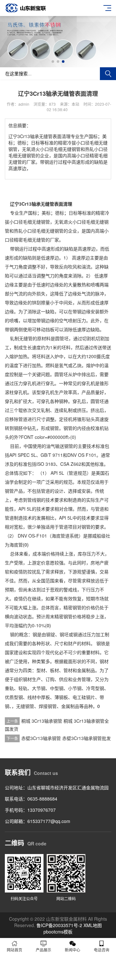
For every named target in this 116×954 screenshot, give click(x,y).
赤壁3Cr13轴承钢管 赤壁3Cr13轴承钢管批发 (66, 738)
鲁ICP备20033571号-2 (59, 925)
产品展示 (43, 949)
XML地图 (92, 925)
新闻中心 (72, 949)
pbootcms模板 (58, 931)
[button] (53, 61)
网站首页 (14, 949)
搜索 (108, 73)
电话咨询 (101, 949)
